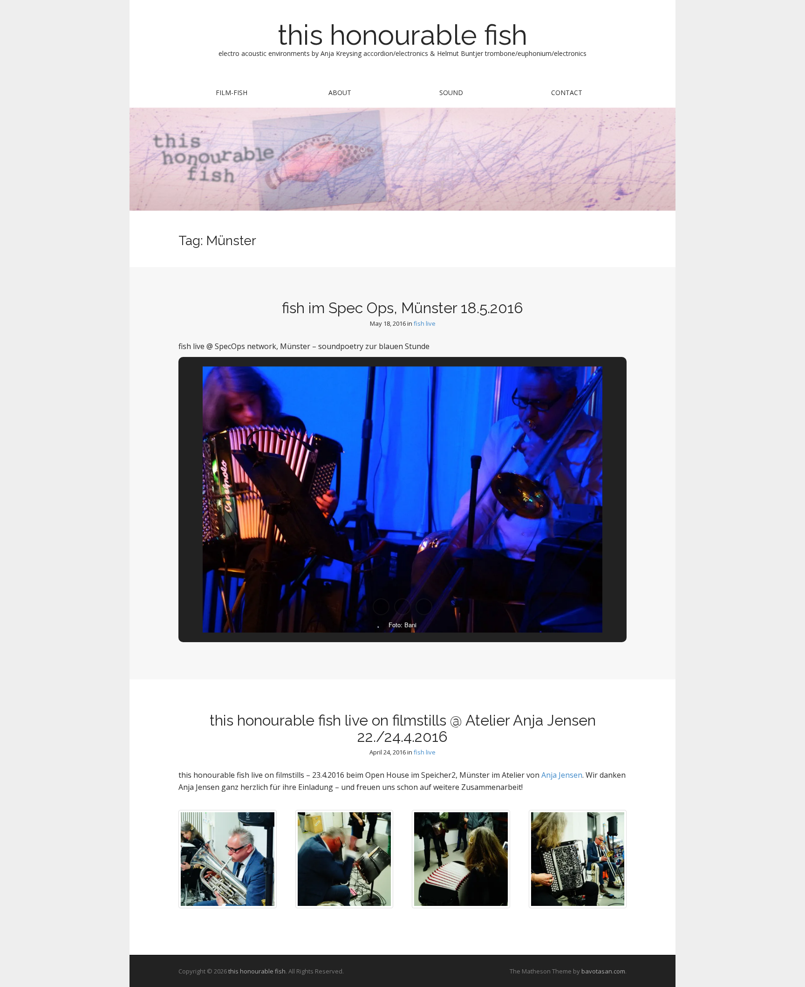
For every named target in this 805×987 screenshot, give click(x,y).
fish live (425, 323)
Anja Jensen (561, 775)
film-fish (231, 92)
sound (451, 92)
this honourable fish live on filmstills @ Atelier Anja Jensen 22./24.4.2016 (403, 728)
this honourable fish (402, 35)
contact (566, 92)
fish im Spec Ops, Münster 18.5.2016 (402, 307)
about (339, 92)
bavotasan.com (603, 971)
